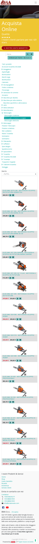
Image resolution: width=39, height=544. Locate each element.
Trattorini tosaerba (9, 164)
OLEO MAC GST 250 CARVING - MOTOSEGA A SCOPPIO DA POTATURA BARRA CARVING (18, 253)
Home (4, 477)
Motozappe (7, 123)
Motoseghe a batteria (11, 115)
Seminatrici (5, 136)
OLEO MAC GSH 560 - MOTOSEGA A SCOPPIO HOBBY (18, 315)
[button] (20, 58)
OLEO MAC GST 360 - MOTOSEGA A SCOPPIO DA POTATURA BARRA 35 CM (18, 212)
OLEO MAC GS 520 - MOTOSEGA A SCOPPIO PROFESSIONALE (18, 398)
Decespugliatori (8, 85)
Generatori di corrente (10, 93)
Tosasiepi (6, 159)
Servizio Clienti (6, 488)
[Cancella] (31, 54)
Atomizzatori (6, 74)
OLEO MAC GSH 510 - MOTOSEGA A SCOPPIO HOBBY (18, 336)
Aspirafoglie (6, 72)
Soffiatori (6, 144)
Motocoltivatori (8, 108)
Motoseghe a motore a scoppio (15, 118)
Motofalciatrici (8, 110)
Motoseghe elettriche (11, 121)
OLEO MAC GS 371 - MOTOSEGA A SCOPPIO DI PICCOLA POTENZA (19, 460)
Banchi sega (6, 77)
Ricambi (4, 483)
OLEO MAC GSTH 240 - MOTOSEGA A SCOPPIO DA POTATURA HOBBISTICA (19, 191)
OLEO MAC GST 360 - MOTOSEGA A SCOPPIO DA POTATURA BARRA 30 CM (18, 233)
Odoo (13, 542)
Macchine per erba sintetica (12, 100)
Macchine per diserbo (10, 98)
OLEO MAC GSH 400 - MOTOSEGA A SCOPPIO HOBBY (18, 357)
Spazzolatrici (7, 152)
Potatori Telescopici (8, 126)
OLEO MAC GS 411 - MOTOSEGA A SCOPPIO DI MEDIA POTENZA (19, 439)
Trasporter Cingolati (8, 162)
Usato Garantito (7, 481)
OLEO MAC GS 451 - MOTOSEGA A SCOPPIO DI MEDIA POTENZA (19, 419)
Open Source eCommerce (27, 542)
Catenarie (5, 82)
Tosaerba (6, 154)
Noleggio (5, 167)
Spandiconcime (7, 149)
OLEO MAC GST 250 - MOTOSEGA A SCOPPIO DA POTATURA (18, 295)
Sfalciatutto (7, 141)
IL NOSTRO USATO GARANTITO (16, 48)
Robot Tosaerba (7, 133)
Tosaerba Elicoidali (9, 157)
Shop (3, 479)
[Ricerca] (28, 54)
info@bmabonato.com (11, 503)
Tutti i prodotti (7, 64)
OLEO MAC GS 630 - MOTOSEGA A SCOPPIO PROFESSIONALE (18, 377)
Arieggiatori (7, 69)
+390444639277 (9, 497)
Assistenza (5, 486)
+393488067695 (9, 499)
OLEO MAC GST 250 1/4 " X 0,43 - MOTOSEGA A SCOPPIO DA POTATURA (19, 274)
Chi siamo (15, 512)
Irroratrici (5, 95)
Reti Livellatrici (6, 131)
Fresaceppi (5, 90)
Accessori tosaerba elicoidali (11, 67)
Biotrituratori (6, 80)
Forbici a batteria (7, 87)
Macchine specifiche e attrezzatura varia (15, 104)
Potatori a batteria (8, 128)
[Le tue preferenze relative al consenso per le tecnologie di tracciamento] (35, 540)
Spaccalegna (6, 146)
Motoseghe (8, 113)
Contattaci (5, 495)
